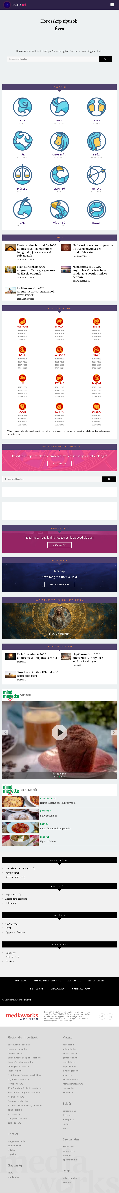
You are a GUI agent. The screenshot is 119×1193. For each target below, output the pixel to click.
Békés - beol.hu (15, 1053)
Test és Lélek (12, 957)
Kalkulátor (10, 952)
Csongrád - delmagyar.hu (20, 1062)
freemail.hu (68, 1146)
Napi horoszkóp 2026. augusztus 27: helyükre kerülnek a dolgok (88, 658)
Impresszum (21, 980)
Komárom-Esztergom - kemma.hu (24, 1092)
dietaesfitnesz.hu (71, 1079)
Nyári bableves (48, 841)
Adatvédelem (74, 980)
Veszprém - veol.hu (17, 1118)
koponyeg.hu (69, 1151)
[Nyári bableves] (21, 840)
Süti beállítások (81, 988)
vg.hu (10, 1172)
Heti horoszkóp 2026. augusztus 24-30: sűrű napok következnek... (35, 291)
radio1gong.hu (70, 1178)
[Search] (105, 59)
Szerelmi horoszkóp (15, 877)
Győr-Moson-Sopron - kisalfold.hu (24, 1075)
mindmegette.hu (71, 1070)
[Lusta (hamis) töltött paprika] (21, 827)
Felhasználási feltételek (47, 980)
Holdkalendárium (59, 584)
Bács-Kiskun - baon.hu (19, 1044)
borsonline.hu (69, 1111)
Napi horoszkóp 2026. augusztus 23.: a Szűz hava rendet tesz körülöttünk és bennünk (90, 272)
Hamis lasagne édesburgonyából (57, 802)
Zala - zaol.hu (14, 1123)
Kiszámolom (59, 545)
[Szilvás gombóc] (21, 814)
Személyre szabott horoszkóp (20, 868)
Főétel (44, 824)
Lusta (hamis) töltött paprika (55, 828)
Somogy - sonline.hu (18, 1101)
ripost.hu (67, 1115)
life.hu (65, 1124)
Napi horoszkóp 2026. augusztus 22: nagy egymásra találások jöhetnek (36, 270)
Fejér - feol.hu (15, 1070)
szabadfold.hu (15, 1145)
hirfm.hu (67, 1182)
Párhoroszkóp (12, 872)
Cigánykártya (11, 923)
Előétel (44, 837)
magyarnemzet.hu (17, 1141)
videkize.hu (68, 1088)
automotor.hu (69, 1049)
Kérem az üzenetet (59, 634)
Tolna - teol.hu (15, 1110)
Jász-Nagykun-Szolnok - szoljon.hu (25, 1088)
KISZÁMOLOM (59, 464)
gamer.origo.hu (70, 1057)
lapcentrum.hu (70, 1159)
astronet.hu (68, 1044)
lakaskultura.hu (70, 1053)
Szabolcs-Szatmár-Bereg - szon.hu (25, 1105)
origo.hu (12, 1154)
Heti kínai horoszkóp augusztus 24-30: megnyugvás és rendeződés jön (93, 248)
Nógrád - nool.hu (16, 1097)
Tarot (8, 927)
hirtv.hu (11, 1150)
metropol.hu (68, 1119)
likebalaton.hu (69, 1062)
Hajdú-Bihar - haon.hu (18, 1079)
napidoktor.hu (69, 1066)
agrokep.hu (13, 1177)
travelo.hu (67, 1075)
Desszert (45, 811)
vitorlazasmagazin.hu (73, 1083)
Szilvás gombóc (48, 815)
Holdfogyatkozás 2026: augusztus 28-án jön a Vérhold (37, 656)
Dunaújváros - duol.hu (18, 1066)
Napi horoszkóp (13, 894)
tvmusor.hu (68, 1092)
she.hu (66, 1128)
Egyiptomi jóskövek (15, 932)
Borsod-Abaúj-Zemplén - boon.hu (24, 1057)
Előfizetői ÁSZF (96, 980)
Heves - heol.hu (15, 1083)
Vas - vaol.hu (14, 1114)
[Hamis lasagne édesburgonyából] (21, 801)
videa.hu (67, 1155)
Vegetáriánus (48, 798)
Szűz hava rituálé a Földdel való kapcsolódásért (37, 674)
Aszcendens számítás (16, 898)
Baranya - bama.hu (17, 1049)
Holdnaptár (11, 903)
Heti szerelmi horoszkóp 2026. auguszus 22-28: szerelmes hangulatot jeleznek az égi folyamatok (37, 250)
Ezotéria (9, 961)
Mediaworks (25, 999)
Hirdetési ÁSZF (36, 988)
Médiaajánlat (58, 988)
